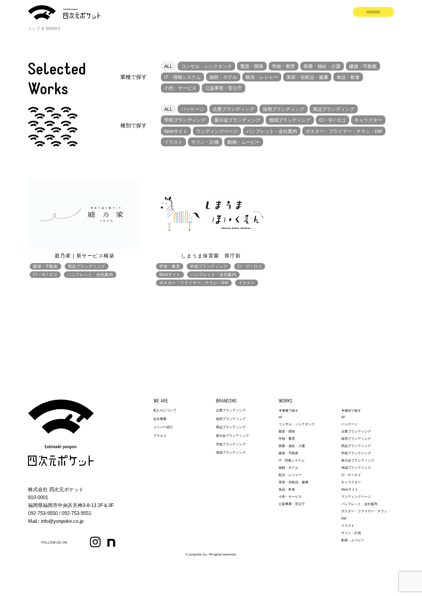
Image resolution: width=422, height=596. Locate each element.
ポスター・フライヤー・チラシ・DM (344, 131)
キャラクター (368, 120)
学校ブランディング (185, 120)
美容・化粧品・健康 (307, 77)
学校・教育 (283, 66)
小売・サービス (180, 88)
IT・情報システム (182, 77)
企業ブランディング (233, 109)
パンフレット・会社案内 (271, 131)
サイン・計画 (205, 142)
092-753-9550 (43, 513)
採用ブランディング (283, 109)
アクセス (159, 435)
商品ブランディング (333, 109)
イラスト (173, 142)
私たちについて (164, 410)
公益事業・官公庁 (223, 88)
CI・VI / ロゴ (332, 120)
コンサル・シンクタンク (206, 66)
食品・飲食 (348, 77)
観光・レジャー (262, 77)
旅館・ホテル (223, 77)
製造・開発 (251, 66)
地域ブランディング (290, 120)
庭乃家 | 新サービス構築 (85, 255)
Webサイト (176, 131)
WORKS (285, 401)
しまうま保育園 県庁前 (211, 255)
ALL (168, 66)
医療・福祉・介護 (322, 66)
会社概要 (159, 419)
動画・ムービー (243, 142)
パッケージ (192, 109)
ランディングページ (217, 131)
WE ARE (160, 401)
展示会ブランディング (237, 120)
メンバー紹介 (163, 427)
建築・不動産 (363, 66)
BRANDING (226, 401)
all (280, 417)
